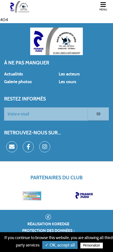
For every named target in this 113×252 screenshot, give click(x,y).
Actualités (13, 74)
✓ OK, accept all (60, 245)
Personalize (91, 245)
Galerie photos (18, 82)
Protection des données (47, 231)
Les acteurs (69, 74)
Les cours (67, 82)
